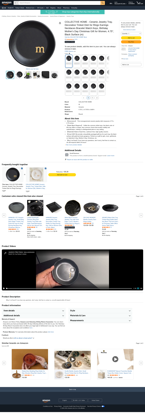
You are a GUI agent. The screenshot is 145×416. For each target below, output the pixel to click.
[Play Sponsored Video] (72, 359)
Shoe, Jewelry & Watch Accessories (26, 16)
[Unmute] (141, 288)
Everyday (74, 8)
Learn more (110, 155)
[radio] (10, 75)
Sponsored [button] (4, 346)
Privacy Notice (58, 406)
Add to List (125, 64)
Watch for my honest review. (17, 254)
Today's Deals (19, 8)
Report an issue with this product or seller (80, 159)
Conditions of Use (48, 406)
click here (51, 332)
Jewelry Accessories (43, 16)
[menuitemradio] (138, 288)
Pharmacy (66, 8)
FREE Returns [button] (69, 51)
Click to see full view (32, 69)
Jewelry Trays (70, 16)
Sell (47, 8)
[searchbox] (59, 3)
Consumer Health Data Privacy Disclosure (74, 406)
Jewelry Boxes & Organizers (57, 16)
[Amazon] (6, 2)
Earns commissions (29, 252)
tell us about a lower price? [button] (23, 338)
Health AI (10, 8)
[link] (36, 174)
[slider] (69, 288)
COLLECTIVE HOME (133, 48)
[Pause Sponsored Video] (45, 363)
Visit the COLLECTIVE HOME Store (76, 37)
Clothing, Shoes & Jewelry (9, 16)
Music (59, 8)
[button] (4, 8)
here (30, 328)
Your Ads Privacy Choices (94, 406)
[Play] (3, 288)
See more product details (74, 145)
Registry (53, 8)
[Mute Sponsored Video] (45, 367)
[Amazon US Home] (46, 401)
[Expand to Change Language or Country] (70, 400)
